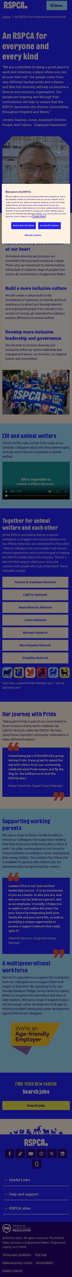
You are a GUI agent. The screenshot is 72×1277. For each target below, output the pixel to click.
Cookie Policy (39, 216)
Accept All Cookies (49, 225)
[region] (36, 214)
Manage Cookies (33, 235)
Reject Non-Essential (23, 225)
